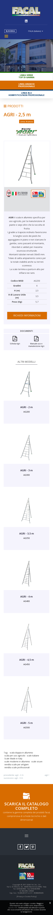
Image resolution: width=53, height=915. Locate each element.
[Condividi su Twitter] (26, 846)
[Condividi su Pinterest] (32, 846)
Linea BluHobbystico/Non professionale (26, 93)
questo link (12, 907)
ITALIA (34, 31)
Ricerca (11, 31)
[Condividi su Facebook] (20, 846)
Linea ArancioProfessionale (26, 85)
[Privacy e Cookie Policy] (27, 896)
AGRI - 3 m (18, 778)
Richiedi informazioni (27, 315)
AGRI (46, 775)
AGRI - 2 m (19, 775)
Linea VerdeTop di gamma (26, 76)
